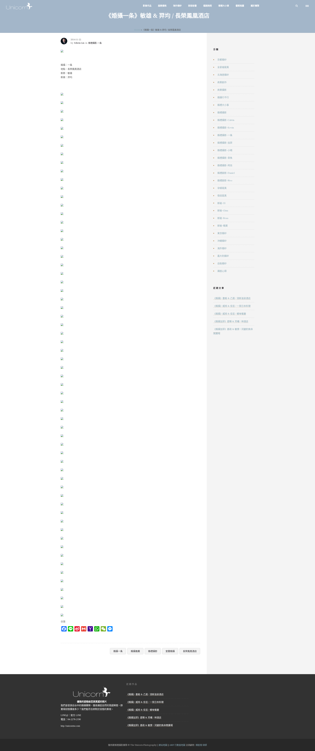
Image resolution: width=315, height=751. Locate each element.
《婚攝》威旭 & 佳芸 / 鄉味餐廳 (229, 314)
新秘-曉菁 (222, 225)
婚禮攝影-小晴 (224, 150)
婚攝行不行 (223, 97)
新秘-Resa (222, 218)
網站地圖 (163, 744)
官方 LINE (76, 715)
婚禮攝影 (152, 651)
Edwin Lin (79, 42)
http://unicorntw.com (70, 726)
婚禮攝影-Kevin (225, 127)
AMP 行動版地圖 (177, 744)
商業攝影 (222, 89)
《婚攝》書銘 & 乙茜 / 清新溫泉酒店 (232, 298)
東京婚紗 (222, 233)
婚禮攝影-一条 (224, 135)
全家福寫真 (223, 67)
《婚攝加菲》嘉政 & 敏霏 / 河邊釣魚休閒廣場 (149, 725)
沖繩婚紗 (222, 240)
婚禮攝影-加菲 (224, 142)
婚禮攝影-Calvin (225, 120)
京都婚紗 (222, 59)
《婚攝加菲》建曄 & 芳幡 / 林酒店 (230, 321)
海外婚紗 (177, 5)
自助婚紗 (222, 263)
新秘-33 (221, 203)
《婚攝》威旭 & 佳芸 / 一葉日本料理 (232, 306)
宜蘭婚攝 (170, 651)
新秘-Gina (222, 210)
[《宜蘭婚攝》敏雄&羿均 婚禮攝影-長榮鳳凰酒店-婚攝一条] (62, 49)
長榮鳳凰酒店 (190, 651)
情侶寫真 (222, 195)
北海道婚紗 (223, 74)
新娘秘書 (192, 5)
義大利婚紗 (223, 255)
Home (137, 29)
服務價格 (162, 5)
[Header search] (296, 6)
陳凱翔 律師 (201, 744)
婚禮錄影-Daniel (226, 172)
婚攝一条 (118, 651)
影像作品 (147, 5)
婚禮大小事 (223, 5)
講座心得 (222, 270)
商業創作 (222, 82)
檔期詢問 (207, 5)
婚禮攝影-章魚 (224, 157)
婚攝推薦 (135, 651)
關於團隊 (255, 5)
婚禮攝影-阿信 (224, 165)
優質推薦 (240, 5)
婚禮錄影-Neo (224, 180)
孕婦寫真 (222, 188)
